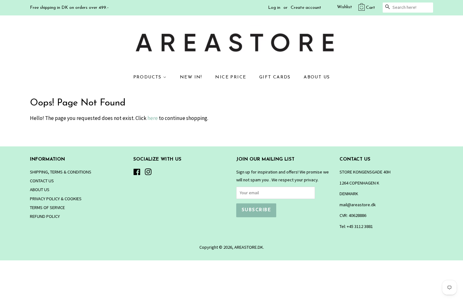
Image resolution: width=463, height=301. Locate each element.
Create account (306, 7)
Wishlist (344, 7)
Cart (370, 7)
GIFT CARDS (275, 77)
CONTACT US (42, 181)
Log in (274, 7)
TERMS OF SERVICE (47, 207)
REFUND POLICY (45, 216)
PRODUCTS (148, 77)
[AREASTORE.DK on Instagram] (148, 173)
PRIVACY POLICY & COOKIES (56, 199)
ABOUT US (317, 77)
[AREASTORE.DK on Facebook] (136, 173)
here (152, 118)
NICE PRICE (230, 77)
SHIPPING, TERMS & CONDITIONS (60, 172)
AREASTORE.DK (248, 247)
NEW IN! (191, 77)
